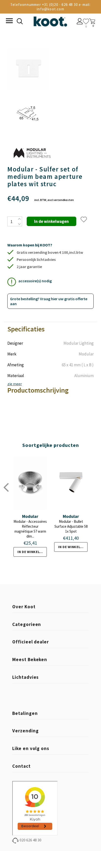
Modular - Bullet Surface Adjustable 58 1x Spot (71, 526)
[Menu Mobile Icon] (9, 21)
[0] (86, 21)
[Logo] (50, 20)
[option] (28, 92)
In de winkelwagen (32, 552)
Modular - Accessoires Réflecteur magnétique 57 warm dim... (30, 529)
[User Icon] (80, 21)
